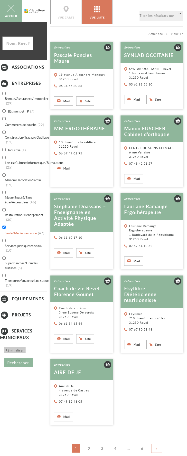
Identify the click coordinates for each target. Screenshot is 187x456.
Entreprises (26, 83)
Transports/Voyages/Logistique (27, 283)
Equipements (28, 299)
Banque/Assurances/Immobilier (26, 101)
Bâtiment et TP (21, 111)
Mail (66, 101)
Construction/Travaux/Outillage (27, 139)
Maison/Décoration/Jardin (23, 182)
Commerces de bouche (24, 125)
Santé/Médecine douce (24, 233)
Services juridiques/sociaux (23, 248)
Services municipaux (16, 334)
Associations (28, 67)
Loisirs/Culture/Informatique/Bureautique (34, 165)
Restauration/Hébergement (24, 217)
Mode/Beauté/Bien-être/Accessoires (20, 200)
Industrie (17, 150)
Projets (21, 315)
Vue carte (66, 17)
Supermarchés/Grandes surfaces (21, 265)
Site (88, 101)
